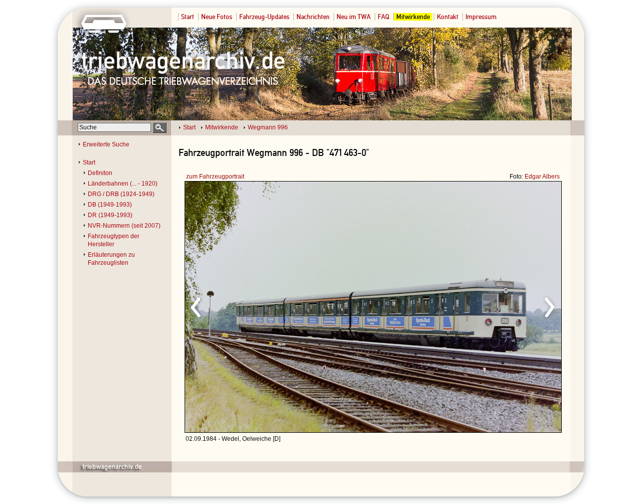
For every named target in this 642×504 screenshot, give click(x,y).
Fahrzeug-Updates (264, 17)
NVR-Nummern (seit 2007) (124, 225)
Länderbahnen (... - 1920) (122, 183)
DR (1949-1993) (110, 215)
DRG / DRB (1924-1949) (121, 194)
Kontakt (447, 17)
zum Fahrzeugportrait (215, 176)
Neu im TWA (354, 17)
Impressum (481, 17)
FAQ (383, 17)
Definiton (100, 173)
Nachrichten (313, 17)
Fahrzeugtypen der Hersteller (113, 240)
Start (187, 17)
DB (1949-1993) (110, 204)
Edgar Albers (542, 176)
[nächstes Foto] (462, 306)
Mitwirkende (413, 17)
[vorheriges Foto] (281, 306)
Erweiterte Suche (106, 144)
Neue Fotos (216, 17)
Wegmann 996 (268, 127)
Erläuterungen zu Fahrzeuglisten (111, 258)
